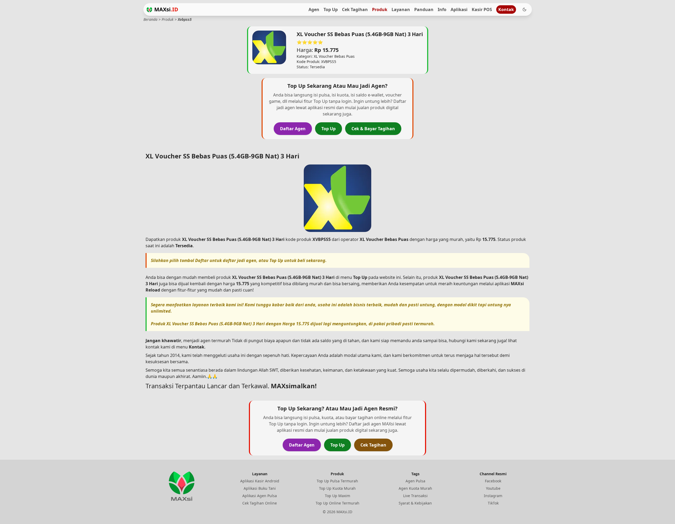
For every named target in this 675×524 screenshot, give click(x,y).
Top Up (331, 9)
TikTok (493, 503)
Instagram (493, 495)
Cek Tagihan (355, 9)
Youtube (493, 488)
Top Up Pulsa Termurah (337, 480)
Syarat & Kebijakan (415, 503)
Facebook (493, 480)
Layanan (401, 9)
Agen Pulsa (415, 480)
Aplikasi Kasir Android (259, 480)
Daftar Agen (293, 129)
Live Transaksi (415, 495)
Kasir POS (482, 9)
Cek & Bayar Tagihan (373, 129)
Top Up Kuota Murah (337, 488)
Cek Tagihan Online (259, 503)
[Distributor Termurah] (149, 9)
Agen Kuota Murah (415, 488)
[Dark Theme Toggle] (524, 9)
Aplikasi (459, 9)
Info (442, 9)
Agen (313, 9)
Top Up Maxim (337, 495)
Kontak (506, 9)
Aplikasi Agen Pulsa (259, 495)
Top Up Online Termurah (337, 503)
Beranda (150, 19)
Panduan (423, 9)
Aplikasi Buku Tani (260, 488)
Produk (379, 9)
